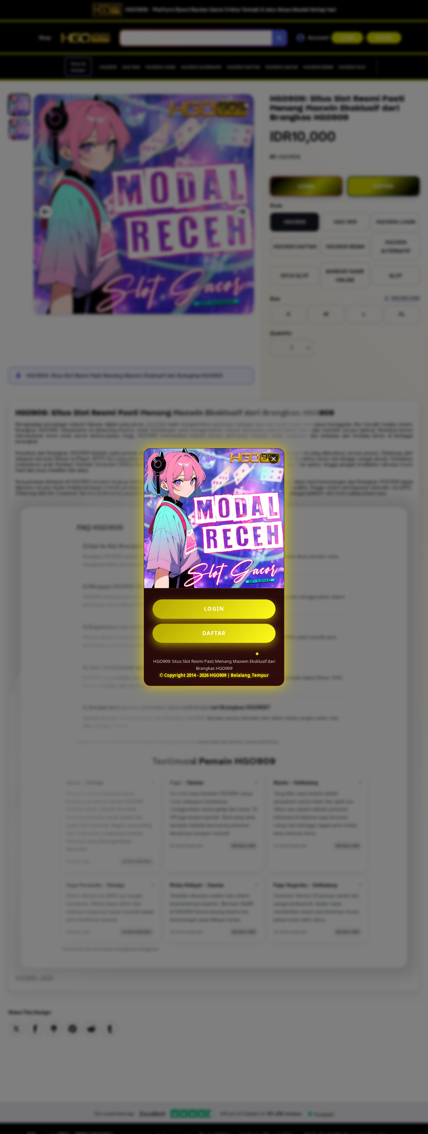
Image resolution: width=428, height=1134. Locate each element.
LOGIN (214, 608)
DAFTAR (214, 633)
